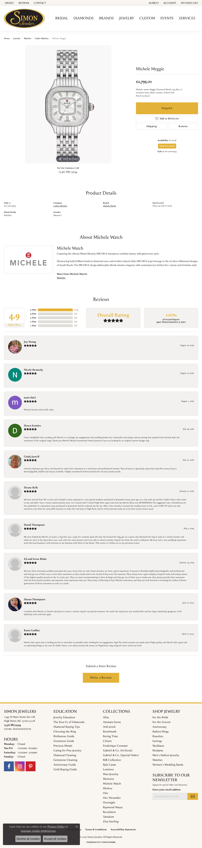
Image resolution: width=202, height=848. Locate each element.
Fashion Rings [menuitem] (160, 731)
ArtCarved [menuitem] (109, 727)
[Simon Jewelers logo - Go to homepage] (25, 18)
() (76, 309)
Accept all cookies (55, 838)
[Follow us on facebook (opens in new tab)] (9, 766)
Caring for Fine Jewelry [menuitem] (67, 750)
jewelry (16, 38)
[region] (68, 104)
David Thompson (34, 525)
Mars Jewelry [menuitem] (110, 774)
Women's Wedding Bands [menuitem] (167, 765)
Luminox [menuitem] (108, 769)
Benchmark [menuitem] (109, 731)
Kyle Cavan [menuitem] (109, 765)
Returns (183, 126)
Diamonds (83, 18)
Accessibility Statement (123, 829)
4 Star (33, 313)
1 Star (33, 325)
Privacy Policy (56, 826)
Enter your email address (166, 789)
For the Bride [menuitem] (160, 717)
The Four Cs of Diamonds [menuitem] (68, 722)
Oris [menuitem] (105, 793)
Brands (106, 18)
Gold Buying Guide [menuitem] (65, 769)
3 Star (33, 317)
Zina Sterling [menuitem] (111, 821)
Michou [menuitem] (107, 788)
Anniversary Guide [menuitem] (64, 765)
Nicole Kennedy (33, 370)
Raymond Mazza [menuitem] (113, 807)
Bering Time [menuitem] (110, 736)
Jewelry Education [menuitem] (64, 717)
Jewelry (126, 18)
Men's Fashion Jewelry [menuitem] (165, 755)
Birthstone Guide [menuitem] (63, 736)
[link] (9, 3)
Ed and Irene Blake (35, 559)
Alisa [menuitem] (106, 717)
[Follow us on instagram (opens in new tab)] (20, 766)
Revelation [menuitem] (109, 812)
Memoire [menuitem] (108, 779)
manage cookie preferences (38, 830)
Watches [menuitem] (157, 760)
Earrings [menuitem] (157, 741)
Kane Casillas (32, 630)
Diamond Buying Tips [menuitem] (66, 727)
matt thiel (30, 397)
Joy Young (30, 342)
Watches (27, 38)
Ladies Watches (42, 38)
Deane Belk (31, 487)
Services (187, 18)
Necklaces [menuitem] (158, 746)
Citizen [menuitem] (107, 741)
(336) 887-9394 (68, 172)
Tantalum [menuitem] (108, 817)
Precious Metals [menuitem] (62, 746)
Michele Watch (109, 206)
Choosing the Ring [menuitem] (64, 731)
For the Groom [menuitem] (161, 722)
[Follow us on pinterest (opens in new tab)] (31, 766)
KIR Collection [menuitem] (112, 760)
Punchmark (108, 842)
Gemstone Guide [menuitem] (63, 741)
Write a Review (101, 678)
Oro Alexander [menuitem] (112, 798)
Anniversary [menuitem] (159, 727)
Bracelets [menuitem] (157, 736)
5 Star (33, 309)
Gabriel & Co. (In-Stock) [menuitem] (117, 750)
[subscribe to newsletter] (192, 796)
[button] (153, 3)
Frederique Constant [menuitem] (115, 746)
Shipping (151, 126)
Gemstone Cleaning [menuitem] (65, 760)
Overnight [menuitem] (109, 802)
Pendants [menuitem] (157, 750)
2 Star (33, 321)
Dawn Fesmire (32, 425)
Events (167, 18)
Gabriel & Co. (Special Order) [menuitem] (121, 755)
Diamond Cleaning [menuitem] (64, 755)
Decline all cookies (28, 838)
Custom (147, 18)
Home (7, 38)
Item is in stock (167, 146)
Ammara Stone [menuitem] (112, 722)
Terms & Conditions (96, 829)
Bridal (61, 18)
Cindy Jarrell (31, 456)
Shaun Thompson (34, 599)
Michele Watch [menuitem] (112, 783)
